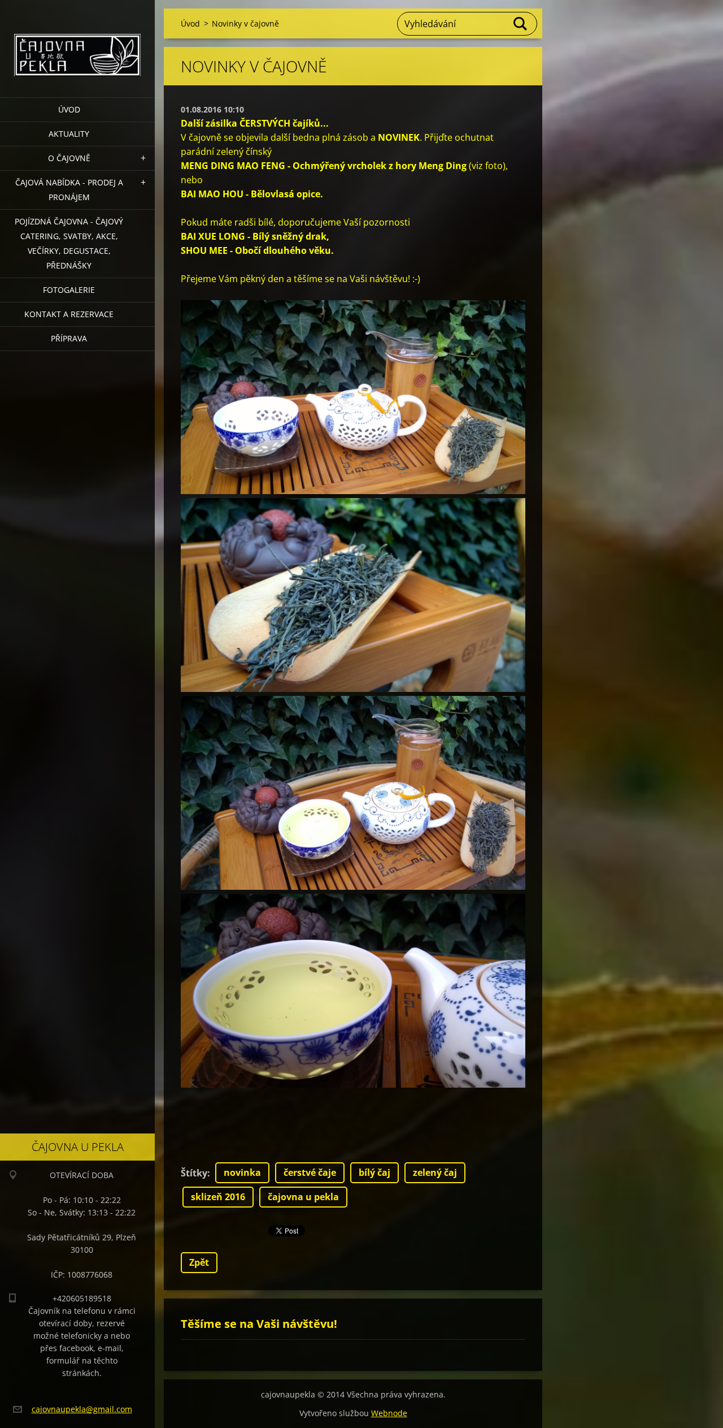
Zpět (199, 1262)
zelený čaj (435, 1172)
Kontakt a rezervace (69, 314)
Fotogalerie (69, 289)
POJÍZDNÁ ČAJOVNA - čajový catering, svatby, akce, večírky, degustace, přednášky (69, 243)
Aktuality (69, 133)
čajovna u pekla (303, 1197)
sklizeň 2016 (218, 1197)
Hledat (520, 23)
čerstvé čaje (310, 1172)
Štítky (194, 1173)
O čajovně (69, 158)
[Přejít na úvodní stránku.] (77, 41)
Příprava (69, 338)
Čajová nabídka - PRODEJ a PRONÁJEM (69, 189)
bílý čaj (374, 1172)
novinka (242, 1172)
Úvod (69, 109)
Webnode (389, 1413)
